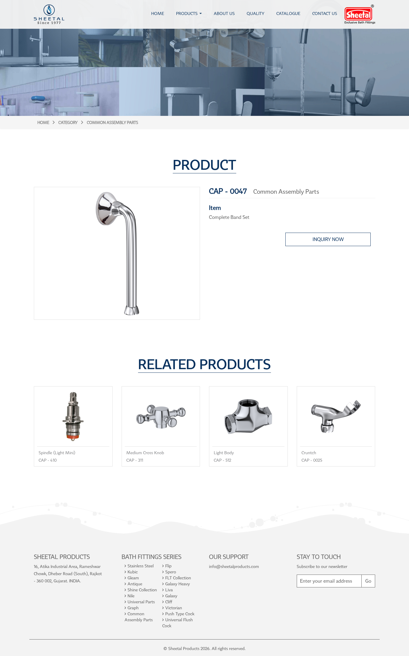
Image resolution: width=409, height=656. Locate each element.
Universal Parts (141, 601)
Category (68, 122)
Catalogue (288, 13)
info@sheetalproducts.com (234, 566)
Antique (135, 583)
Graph (133, 607)
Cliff (168, 601)
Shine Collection (142, 589)
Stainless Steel (141, 565)
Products (187, 13)
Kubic (133, 571)
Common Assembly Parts (112, 122)
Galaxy (171, 595)
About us (224, 13)
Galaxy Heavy (177, 583)
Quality (255, 13)
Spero (170, 571)
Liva (169, 589)
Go (368, 581)
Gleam (133, 577)
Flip (168, 565)
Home (157, 13)
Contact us (324, 13)
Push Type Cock (179, 613)
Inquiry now (328, 239)
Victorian (173, 607)
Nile (131, 595)
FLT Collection (178, 577)
